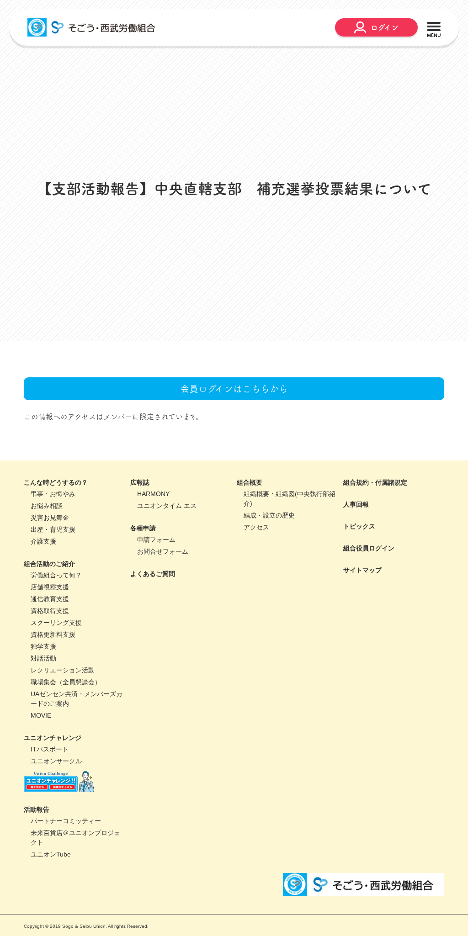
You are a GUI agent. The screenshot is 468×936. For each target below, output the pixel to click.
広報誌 (139, 516)
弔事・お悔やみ (53, 527)
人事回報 (356, 538)
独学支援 (43, 680)
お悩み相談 (47, 539)
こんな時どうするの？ (56, 516)
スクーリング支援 (56, 656)
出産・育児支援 (53, 563)
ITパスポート (50, 783)
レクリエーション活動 (63, 704)
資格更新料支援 (53, 668)
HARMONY (153, 527)
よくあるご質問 (152, 607)
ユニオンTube (51, 888)
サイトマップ (362, 604)
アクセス (256, 561)
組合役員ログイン (368, 582)
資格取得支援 (50, 644)
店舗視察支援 (50, 620)
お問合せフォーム (162, 585)
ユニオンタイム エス (167, 539)
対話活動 (43, 692)
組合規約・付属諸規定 (375, 516)
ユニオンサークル (56, 795)
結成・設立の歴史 (269, 549)
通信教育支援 (50, 632)
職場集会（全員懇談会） (66, 715)
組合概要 (249, 516)
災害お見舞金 (50, 551)
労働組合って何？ (56, 609)
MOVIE (41, 749)
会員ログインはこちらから (234, 422)
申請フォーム (156, 573)
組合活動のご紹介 (49, 597)
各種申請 (143, 562)
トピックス (359, 560)
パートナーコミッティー (66, 854)
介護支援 (43, 575)
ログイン (385, 27)
